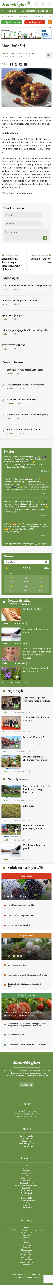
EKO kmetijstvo (26, 1262)
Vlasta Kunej (30, 53)
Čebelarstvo (26, 1237)
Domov (12, 10)
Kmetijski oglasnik (26, 1143)
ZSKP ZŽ (26, 1205)
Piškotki (26, 1180)
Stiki (26, 1175)
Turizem (26, 1242)
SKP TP (26, 1203)
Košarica (26, 1170)
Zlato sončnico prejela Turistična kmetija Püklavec (26, 285)
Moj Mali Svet (26, 1193)
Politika (26, 1240)
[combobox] (26, 562)
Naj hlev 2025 (26, 1198)
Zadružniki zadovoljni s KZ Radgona (19, 300)
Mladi (10, 16)
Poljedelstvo (26, 1232)
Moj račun (26, 1168)
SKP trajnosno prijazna (26, 1200)
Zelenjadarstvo (26, 1245)
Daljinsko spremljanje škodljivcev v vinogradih (24, 330)
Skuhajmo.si (26, 1141)
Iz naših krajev (26, 1259)
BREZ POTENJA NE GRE (13, 345)
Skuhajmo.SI (26, 1195)
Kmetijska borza (26, 1146)
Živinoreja (27, 1235)
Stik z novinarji (26, 1178)
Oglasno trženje (26, 1183)
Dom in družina (7, 53)
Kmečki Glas (27, 1188)
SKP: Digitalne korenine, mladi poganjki (26, 1230)
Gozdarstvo (26, 1264)
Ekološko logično (26, 1207)
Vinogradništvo (26, 1255)
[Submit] (45, 238)
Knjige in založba (26, 1136)
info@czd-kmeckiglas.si (26, 1116)
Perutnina (38, 16)
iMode (36, 1277)
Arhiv (26, 1166)
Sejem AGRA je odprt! (12, 315)
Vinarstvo (23, 16)
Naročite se (26, 1084)
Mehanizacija (26, 1250)
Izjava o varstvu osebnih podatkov (26, 1185)
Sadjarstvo (26, 1247)
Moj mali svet (26, 1138)
